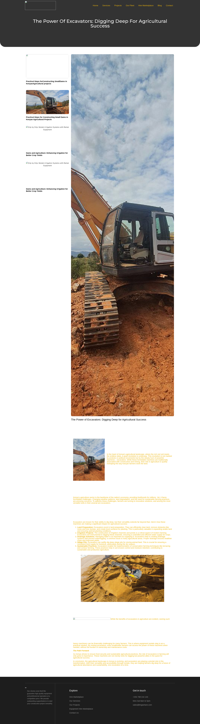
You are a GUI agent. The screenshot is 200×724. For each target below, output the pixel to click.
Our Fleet (130, 5)
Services (106, 5)
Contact (169, 5)
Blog (160, 5)
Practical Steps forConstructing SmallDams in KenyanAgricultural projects (46, 82)
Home (95, 5)
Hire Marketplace (146, 5)
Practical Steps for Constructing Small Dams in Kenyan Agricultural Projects (47, 118)
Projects (118, 5)
